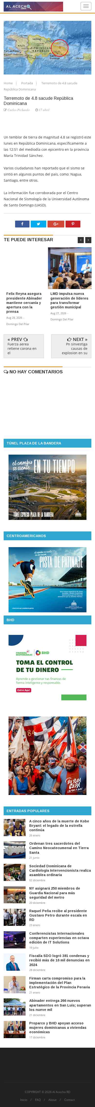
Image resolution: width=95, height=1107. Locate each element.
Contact (69, 1100)
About (52, 1100)
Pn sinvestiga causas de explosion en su (74, 348)
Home (8, 83)
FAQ (38, 1100)
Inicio (23, 1100)
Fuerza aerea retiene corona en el (22, 348)
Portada (27, 83)
